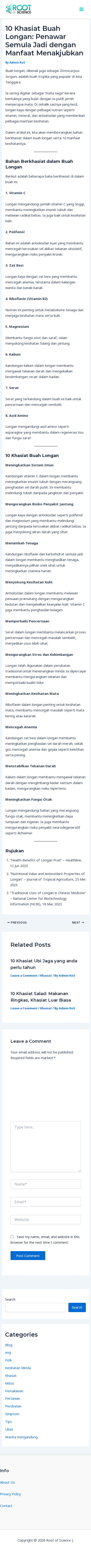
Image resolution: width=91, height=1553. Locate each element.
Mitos (9, 1383)
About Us (7, 1482)
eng (8, 1352)
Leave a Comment (24, 975)
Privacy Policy (10, 1494)
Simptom (12, 1413)
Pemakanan (14, 1391)
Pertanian (12, 1398)
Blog (8, 1344)
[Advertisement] (45, 1092)
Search (10, 1299)
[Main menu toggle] (81, 9)
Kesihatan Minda (18, 1367)
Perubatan (13, 1406)
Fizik (8, 1360)
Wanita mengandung (21, 1437)
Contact (6, 1505)
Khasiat (46, 975)
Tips (8, 1421)
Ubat (9, 1429)
